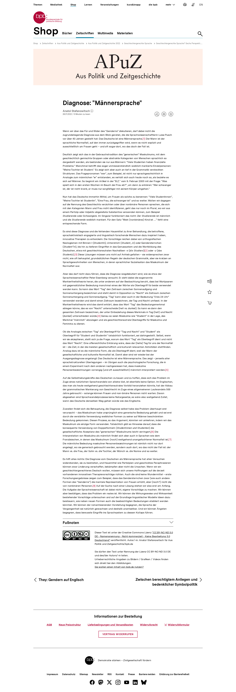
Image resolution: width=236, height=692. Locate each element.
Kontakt (120, 674)
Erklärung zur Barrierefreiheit (174, 674)
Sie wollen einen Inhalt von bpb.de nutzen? (119, 566)
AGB (49, 624)
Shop (35, 43)
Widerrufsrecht (149, 624)
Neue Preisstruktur (70, 624)
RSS (109, 674)
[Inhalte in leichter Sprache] (185, 5)
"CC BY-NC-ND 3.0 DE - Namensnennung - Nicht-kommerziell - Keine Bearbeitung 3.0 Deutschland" (134, 536)
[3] (75, 254)
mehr (170, 4)
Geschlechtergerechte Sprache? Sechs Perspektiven (179, 43)
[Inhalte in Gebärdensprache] (193, 5)
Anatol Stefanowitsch (78, 111)
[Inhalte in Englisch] (201, 5)
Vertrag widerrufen (118, 634)
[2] (146, 250)
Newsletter (97, 674)
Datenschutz (68, 674)
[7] (169, 439)
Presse (131, 674)
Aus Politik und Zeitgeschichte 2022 (104, 43)
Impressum (52, 674)
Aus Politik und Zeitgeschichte (70, 43)
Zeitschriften (47, 43)
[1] (144, 138)
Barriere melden (147, 674)
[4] (99, 315)
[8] (94, 485)
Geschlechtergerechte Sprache (138, 43)
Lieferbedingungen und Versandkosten (110, 624)
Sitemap (83, 674)
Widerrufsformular (178, 624)
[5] (166, 369)
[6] (152, 431)
